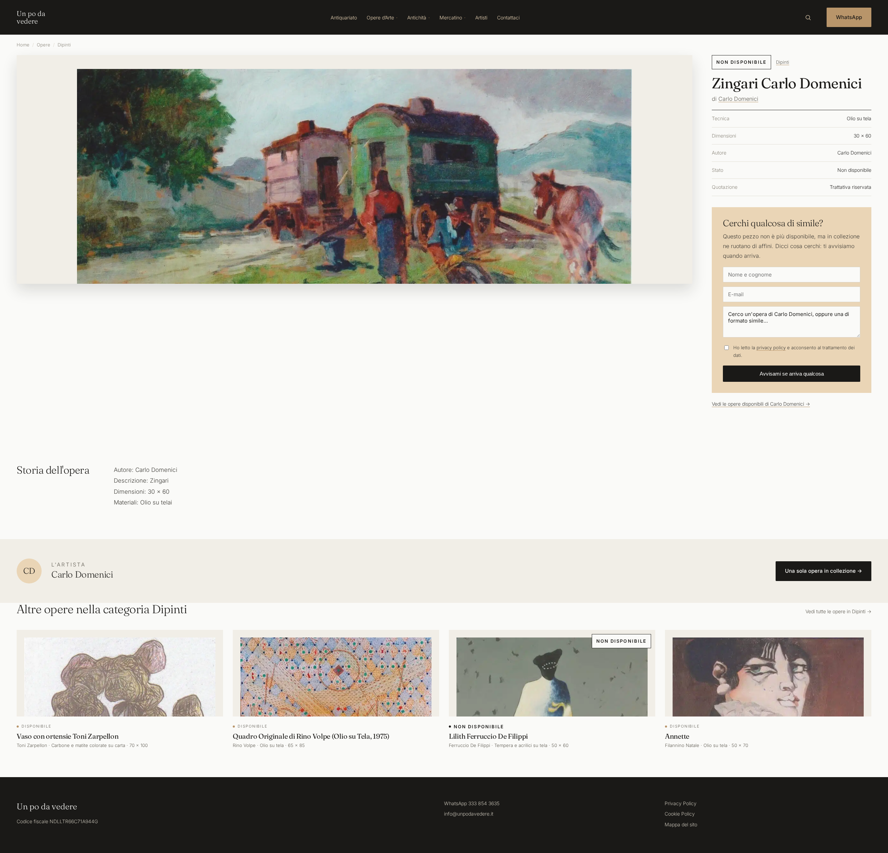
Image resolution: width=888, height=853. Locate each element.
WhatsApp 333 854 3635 (472, 803)
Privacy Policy (681, 803)
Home (23, 44)
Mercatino (450, 17)
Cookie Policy (680, 814)
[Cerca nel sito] (808, 17)
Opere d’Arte (380, 17)
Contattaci (508, 17)
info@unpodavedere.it (468, 814)
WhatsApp (849, 17)
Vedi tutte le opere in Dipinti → (838, 611)
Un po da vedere (31, 17)
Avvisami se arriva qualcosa (792, 374)
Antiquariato (344, 17)
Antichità (416, 17)
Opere (43, 44)
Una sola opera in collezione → (823, 571)
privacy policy (771, 347)
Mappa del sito (681, 824)
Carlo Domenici (738, 98)
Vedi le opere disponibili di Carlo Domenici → (761, 404)
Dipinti (64, 44)
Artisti (481, 17)
